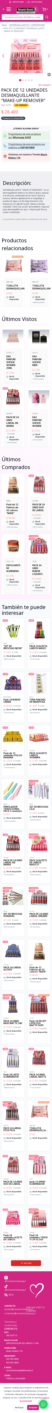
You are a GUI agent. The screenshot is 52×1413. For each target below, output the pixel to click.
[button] (26, 55)
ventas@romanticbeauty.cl (18, 1309)
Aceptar (33, 1407)
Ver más (27, 1263)
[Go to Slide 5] (32, 80)
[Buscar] (46, 17)
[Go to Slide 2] (23, 80)
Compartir (46, 85)
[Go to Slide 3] (26, 80)
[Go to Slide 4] (29, 80)
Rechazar (19, 1407)
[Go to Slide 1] (20, 80)
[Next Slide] (49, 55)
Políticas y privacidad (15, 1378)
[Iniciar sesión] (35, 9)
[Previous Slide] (3, 55)
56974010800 (18, 2)
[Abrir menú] (8, 9)
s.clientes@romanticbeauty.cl (20, 1313)
